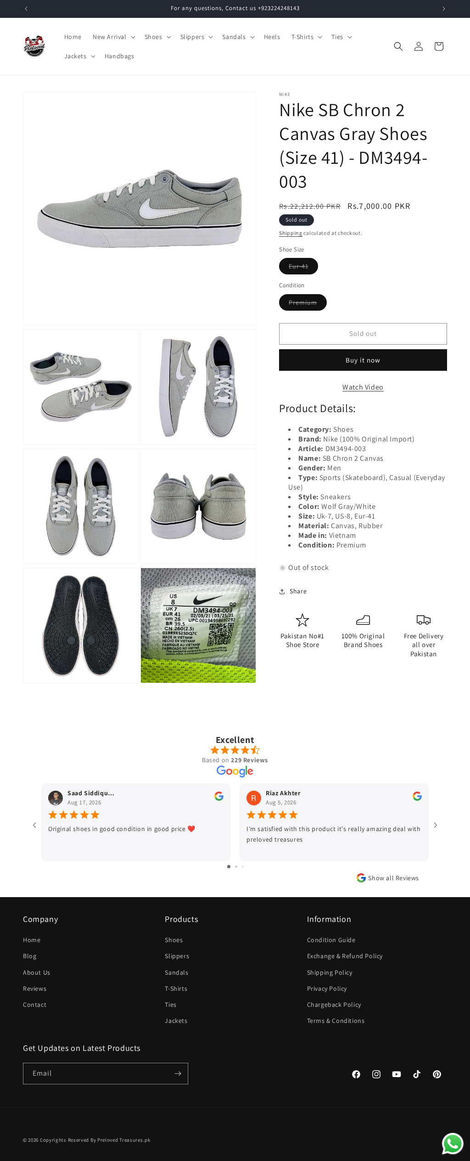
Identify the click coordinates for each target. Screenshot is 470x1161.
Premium (308, 304)
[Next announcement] (444, 8)
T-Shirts (176, 988)
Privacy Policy (327, 988)
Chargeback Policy (334, 1004)
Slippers (177, 956)
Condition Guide (331, 940)
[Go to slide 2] (236, 866)
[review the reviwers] (219, 798)
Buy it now (363, 360)
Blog (29, 956)
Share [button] (298, 591)
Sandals (176, 972)
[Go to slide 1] (228, 866)
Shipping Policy (329, 972)
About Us (36, 972)
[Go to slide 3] (242, 866)
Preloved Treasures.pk (124, 1140)
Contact (34, 1004)
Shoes (174, 940)
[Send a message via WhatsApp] (452, 1143)
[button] (113, 36)
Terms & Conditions (336, 1020)
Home (31, 940)
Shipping (290, 232)
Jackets (176, 1020)
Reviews (34, 988)
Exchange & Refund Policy (345, 956)
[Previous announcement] (26, 8)
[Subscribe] (178, 1073)
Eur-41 (303, 268)
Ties (170, 1004)
